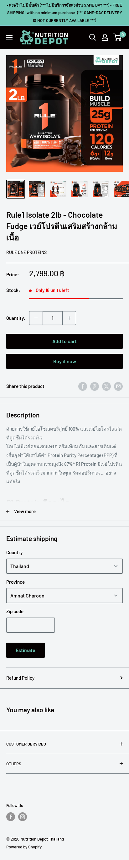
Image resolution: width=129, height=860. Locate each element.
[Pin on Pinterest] (94, 386)
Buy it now (64, 361)
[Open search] (92, 37)
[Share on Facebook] (82, 386)
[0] (117, 37)
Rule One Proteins (26, 252)
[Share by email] (118, 386)
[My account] (105, 37)
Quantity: (15, 318)
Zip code (14, 611)
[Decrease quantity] (36, 318)
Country (14, 552)
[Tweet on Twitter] (106, 386)
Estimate (25, 650)
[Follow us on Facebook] (10, 816)
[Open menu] (9, 37)
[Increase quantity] (69, 318)
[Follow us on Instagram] (22, 816)
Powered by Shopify (24, 846)
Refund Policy (20, 678)
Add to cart (64, 341)
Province (15, 582)
